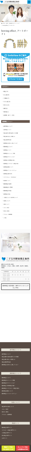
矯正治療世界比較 (7, 139)
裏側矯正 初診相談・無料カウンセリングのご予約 (15, 287)
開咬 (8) (5, 108)
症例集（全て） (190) (9, 115)
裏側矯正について (8, 146)
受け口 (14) (6, 105)
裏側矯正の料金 (7, 190)
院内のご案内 (6, 211)
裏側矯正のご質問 (8, 187)
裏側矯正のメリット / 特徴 (9, 153)
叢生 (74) (6, 91)
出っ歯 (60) (6, 95)
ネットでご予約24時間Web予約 (22, 448)
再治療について (7, 180)
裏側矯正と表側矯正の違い (9, 160)
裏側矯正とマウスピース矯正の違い (11, 163)
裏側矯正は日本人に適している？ (11, 143)
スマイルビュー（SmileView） (10, 177)
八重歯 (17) (6, 98)
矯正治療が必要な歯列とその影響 (11, 133)
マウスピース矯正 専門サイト (9, 430)
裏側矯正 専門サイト (7, 427)
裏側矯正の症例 (7, 184)
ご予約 (5, 217)
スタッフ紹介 (6, 207)
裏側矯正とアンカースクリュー (10, 170)
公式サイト (4, 438)
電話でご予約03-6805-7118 (8, 448)
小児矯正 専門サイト (7, 433)
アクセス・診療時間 (8, 214)
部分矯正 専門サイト (7, 435)
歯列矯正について (8, 126)
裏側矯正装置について (8, 167)
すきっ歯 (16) (7, 101)
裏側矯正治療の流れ (8, 173)
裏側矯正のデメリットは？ (9, 156)
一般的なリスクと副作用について (11, 197)
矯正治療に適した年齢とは (9, 136)
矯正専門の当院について (8, 406)
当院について (7, 201)
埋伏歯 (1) (6, 112)
